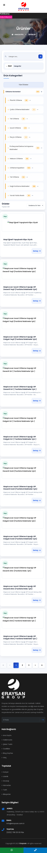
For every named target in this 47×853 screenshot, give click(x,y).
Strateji (6, 781)
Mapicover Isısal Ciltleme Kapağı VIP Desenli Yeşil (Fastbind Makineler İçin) (20, 288)
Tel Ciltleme (14, 119)
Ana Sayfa (7, 735)
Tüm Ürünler (23, 85)
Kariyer (6, 772)
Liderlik (5, 776)
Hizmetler (7, 785)
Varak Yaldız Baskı (17, 195)
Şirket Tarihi (7, 744)
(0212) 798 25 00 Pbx (15, 832)
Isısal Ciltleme (15, 128)
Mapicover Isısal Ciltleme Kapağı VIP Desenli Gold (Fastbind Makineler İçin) (20, 487)
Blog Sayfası (8, 753)
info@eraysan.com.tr (15, 823)
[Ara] (40, 56)
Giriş (4, 757)
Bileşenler (7, 794)
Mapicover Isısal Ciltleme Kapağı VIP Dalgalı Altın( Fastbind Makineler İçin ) (20, 637)
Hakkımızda (7, 740)
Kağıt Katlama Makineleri (20, 186)
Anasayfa (19, 34)
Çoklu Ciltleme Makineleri (19, 110)
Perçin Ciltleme (15, 137)
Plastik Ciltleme (16, 100)
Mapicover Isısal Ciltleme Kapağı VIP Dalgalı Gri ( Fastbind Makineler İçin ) (19, 437)
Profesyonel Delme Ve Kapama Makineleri (21, 147)
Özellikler (6, 749)
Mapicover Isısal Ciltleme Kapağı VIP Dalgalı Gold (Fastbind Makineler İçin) (20, 537)
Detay (35, 251)
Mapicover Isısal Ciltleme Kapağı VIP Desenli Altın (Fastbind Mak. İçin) (19, 587)
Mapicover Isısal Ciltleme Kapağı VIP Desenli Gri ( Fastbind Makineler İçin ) (20, 387)
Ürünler (32, 34)
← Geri (9, 66)
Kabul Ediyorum (6, 17)
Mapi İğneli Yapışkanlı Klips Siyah (17, 239)
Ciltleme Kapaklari (17, 168)
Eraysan (23, 843)
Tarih (5, 790)
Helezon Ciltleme (16, 159)
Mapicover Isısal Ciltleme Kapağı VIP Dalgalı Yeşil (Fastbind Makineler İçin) (20, 338)
